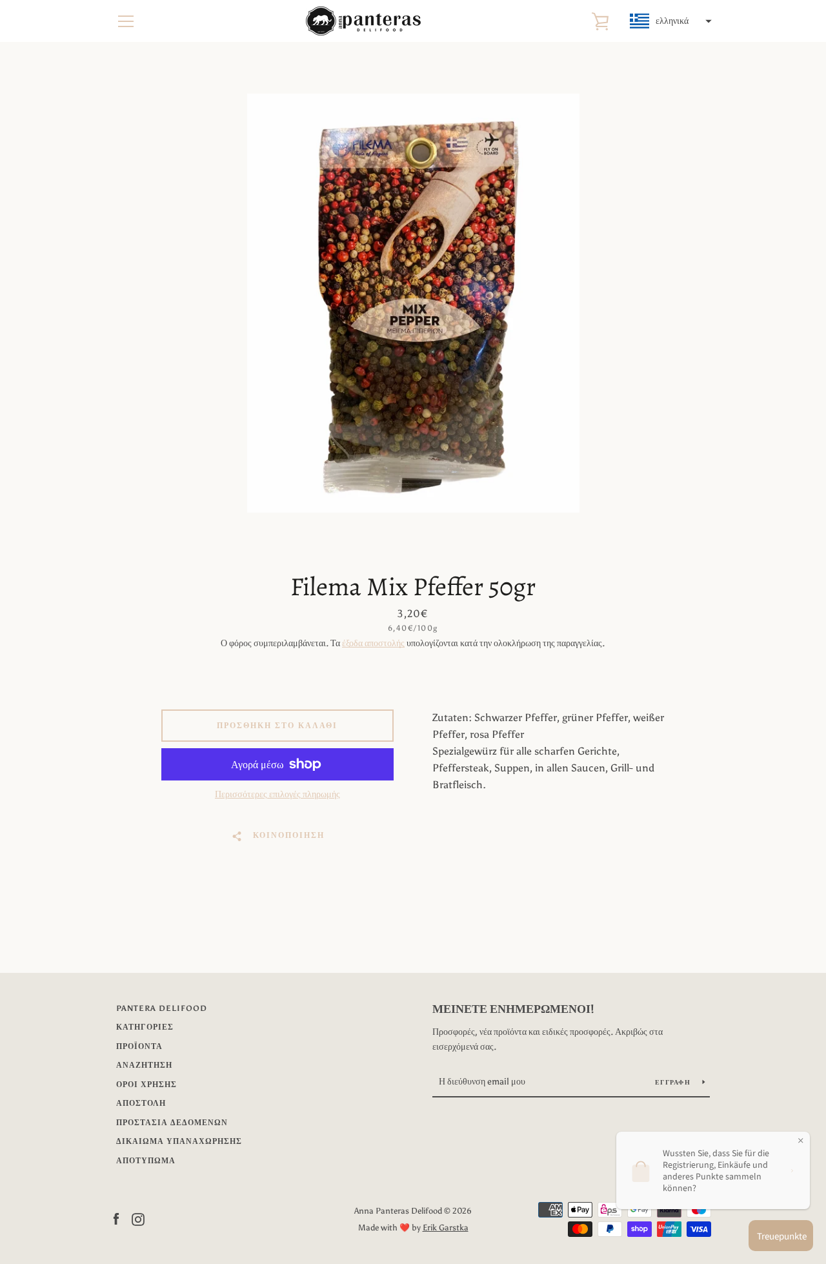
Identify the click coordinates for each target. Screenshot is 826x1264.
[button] (669, 21)
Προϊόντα (139, 1046)
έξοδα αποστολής (373, 643)
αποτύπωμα (146, 1160)
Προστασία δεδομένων (172, 1122)
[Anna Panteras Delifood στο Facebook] (116, 1218)
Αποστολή (141, 1103)
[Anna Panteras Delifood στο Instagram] (138, 1218)
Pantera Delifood (161, 1008)
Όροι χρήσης (146, 1084)
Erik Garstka (445, 1227)
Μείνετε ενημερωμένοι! (513, 1009)
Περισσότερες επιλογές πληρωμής (277, 794)
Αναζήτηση (144, 1065)
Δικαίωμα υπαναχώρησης (179, 1141)
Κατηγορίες (145, 1027)
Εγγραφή (673, 1082)
